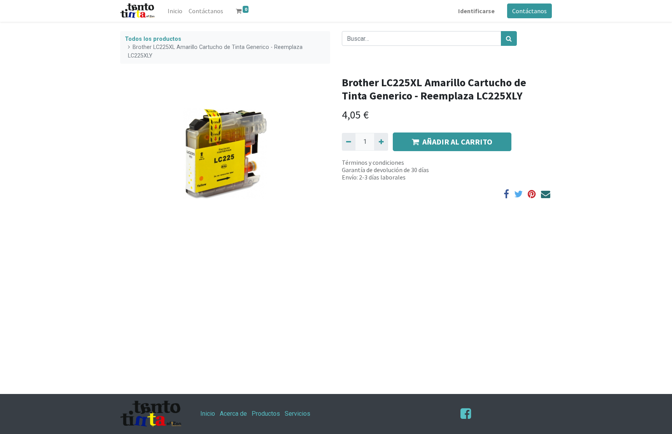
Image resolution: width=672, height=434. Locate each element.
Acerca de (233, 413)
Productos (266, 413)
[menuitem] (175, 11)
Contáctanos (529, 11)
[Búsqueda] (509, 38)
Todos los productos (153, 39)
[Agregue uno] (381, 142)
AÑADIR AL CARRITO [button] (457, 141)
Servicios (297, 413)
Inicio (207, 413)
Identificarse (476, 11)
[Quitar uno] (348, 142)
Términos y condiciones (373, 162)
